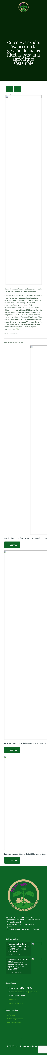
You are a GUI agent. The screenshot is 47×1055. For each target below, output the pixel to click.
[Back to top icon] (23, 1041)
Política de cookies (14, 1023)
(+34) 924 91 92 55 (18, 996)
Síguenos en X (13, 999)
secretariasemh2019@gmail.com (25, 992)
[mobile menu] (43, 5)
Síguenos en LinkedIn (15, 1003)
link (17, 329)
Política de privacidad (15, 1019)
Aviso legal (11, 1015)
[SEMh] (23, 7)
